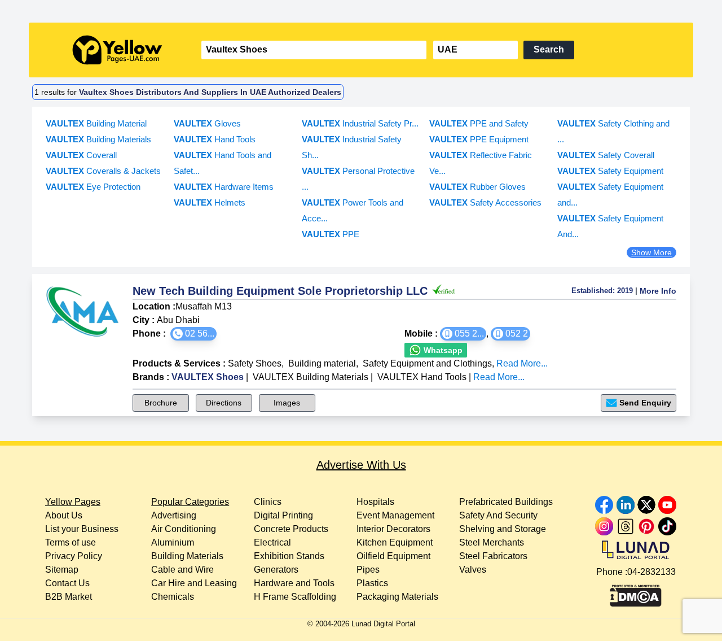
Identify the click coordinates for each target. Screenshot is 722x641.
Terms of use (70, 542)
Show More (651, 252)
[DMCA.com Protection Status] (636, 593)
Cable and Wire (182, 569)
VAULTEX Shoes (207, 377)
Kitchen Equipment (394, 542)
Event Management (395, 515)
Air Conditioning (183, 529)
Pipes (368, 569)
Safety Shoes (254, 363)
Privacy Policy (73, 556)
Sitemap (61, 569)
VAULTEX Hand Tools (421, 377)
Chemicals (172, 596)
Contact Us (67, 583)
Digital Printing (283, 515)
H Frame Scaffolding (295, 596)
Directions (223, 402)
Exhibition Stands (289, 556)
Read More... (522, 363)
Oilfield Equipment (393, 556)
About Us (63, 515)
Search (549, 49)
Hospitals (375, 502)
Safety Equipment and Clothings (427, 363)
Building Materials (187, 556)
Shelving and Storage (502, 529)
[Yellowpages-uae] (117, 50)
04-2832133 (651, 572)
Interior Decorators (393, 529)
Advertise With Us (361, 465)
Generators (276, 569)
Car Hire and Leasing (194, 583)
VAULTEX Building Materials (310, 377)
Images (287, 402)
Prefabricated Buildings (506, 502)
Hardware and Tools (294, 583)
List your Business (81, 529)
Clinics (267, 502)
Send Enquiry (645, 402)
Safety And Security (498, 515)
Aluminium (172, 542)
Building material (322, 363)
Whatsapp (442, 350)
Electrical (272, 542)
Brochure (160, 402)
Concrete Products (291, 529)
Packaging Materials (397, 596)
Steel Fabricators (493, 556)
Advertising (173, 515)
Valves (472, 569)
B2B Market (68, 596)
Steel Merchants (491, 542)
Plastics (372, 583)
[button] (193, 334)
